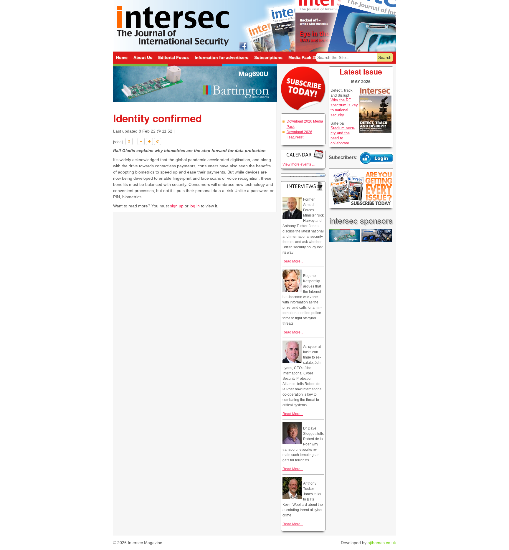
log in (195, 206)
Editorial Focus (173, 57)
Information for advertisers (221, 57)
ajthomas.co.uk (382, 542)
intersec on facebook (243, 45)
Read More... (292, 261)
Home (122, 57)
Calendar (303, 154)
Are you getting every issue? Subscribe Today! (361, 188)
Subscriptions (268, 57)
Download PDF (129, 141)
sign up (177, 206)
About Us (142, 57)
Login (376, 158)
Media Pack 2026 (305, 57)
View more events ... (298, 164)
